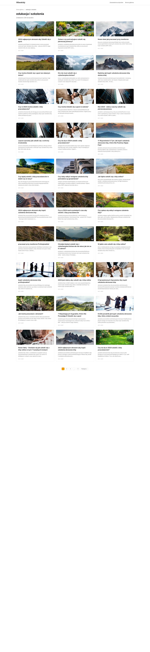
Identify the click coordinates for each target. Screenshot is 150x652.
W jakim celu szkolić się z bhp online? (112, 244)
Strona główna (129, 2)
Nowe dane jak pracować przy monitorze (113, 39)
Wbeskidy (20, 2)
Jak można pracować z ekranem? (30, 314)
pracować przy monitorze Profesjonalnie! (33, 244)
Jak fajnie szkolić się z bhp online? (111, 177)
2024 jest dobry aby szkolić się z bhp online (74, 280)
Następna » (84, 368)
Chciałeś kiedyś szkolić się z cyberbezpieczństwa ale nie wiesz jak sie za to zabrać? (74, 246)
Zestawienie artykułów (116, 2)
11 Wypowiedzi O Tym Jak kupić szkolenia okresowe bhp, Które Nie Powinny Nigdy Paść (113, 143)
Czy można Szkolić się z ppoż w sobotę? (73, 107)
